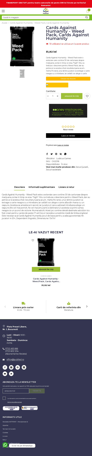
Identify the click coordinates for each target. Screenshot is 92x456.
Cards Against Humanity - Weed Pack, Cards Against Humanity (46, 280)
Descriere (19, 187)
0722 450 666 (11, 348)
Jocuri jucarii (82, 167)
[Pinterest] (56, 154)
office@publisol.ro (15, 359)
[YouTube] (5, 373)
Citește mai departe (68, 79)
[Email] (61, 154)
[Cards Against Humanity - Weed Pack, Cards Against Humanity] (46, 252)
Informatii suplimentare (42, 187)
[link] (23, 306)
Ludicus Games (63, 158)
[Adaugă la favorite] (87, 96)
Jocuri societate (53, 169)
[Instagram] (11, 367)
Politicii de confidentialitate (14, 402)
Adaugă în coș (72, 96)
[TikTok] (24, 367)
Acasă (4, 23)
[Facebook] (47, 154)
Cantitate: (51, 91)
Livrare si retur (66, 187)
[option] (22, 46)
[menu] (3, 11)
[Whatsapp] (65, 154)
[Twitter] (52, 154)
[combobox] (43, 17)
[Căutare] (45, 17)
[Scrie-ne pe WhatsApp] (5, 445)
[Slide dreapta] (87, 306)
